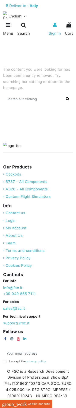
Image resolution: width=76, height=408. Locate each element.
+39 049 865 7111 (19, 294)
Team (11, 243)
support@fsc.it (16, 323)
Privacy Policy (18, 258)
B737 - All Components (27, 182)
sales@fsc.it (14, 308)
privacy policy (36, 361)
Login (11, 220)
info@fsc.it (12, 288)
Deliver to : (24, 6)
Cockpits (13, 174)
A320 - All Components (27, 189)
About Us (14, 235)
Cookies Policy (19, 265)
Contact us (15, 213)
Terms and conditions (25, 250)
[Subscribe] (68, 353)
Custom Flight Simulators (28, 196)
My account (16, 228)
